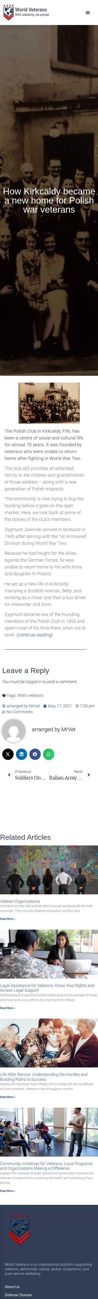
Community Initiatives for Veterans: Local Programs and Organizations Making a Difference (46, 1166)
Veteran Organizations (20, 901)
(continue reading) (35, 635)
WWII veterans (30, 695)
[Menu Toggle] (87, 12)
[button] (8, 754)
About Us (12, 1287)
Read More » (7, 919)
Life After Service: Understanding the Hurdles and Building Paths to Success (44, 1077)
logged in (34, 681)
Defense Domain (18, 1295)
